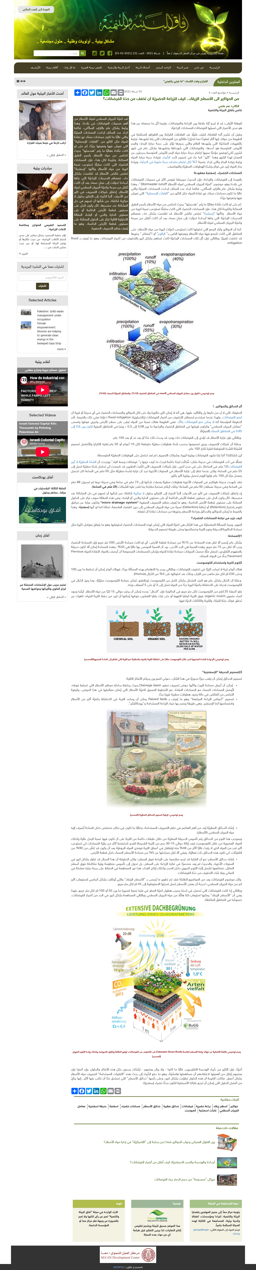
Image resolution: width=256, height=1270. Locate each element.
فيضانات (187, 1106)
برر (72, 462)
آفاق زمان (42, 536)
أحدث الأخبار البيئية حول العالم (42, 94)
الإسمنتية (152, 194)
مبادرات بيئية (42, 168)
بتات (181, 422)
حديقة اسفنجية (97, 1106)
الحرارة (144, 162)
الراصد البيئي (163, 67)
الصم (216, 431)
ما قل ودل (69, 67)
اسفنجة (113, 1106)
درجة (165, 162)
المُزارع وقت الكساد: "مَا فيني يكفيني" (185, 81)
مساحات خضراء (130, 1106)
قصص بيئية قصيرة (91, 67)
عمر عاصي (224, 106)
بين (83, 427)
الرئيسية (215, 67)
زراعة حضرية (203, 1106)
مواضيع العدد (218, 92)
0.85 (238, 431)
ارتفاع (182, 162)
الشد (93, 462)
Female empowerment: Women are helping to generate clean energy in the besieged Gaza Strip (49, 333)
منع (201, 422)
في (151, 162)
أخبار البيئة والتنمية (119, 67)
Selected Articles (42, 300)
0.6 (78, 427)
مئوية (157, 162)
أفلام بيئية (52, 67)
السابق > (61, 155)
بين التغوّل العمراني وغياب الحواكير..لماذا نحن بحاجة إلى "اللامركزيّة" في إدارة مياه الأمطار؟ (159, 1142)
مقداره (173, 162)
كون (89, 427)
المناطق (225, 431)
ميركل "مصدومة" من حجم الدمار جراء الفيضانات (185, 1180)
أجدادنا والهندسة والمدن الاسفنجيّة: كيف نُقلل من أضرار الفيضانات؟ (172, 1162)
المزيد (24, 254)
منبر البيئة (182, 67)
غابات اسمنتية (208, 1110)
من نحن (199, 67)
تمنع (239, 418)
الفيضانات (229, 418)
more (60, 349)
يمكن (207, 422)
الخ (168, 158)
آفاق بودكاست (42, 477)
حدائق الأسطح (151, 1106)
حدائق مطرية (171, 1106)
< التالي (51, 155)
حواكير (234, 1106)
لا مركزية (139, 494)
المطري (84, 462)
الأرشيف (35, 67)
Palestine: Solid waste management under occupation (50, 315)
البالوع (161, 234)
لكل (189, 162)
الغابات (163, 194)
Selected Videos (42, 415)
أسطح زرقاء (220, 1106)
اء (212, 431)
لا (213, 422)
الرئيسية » (233, 92)
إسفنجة (209, 214)
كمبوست (190, 1110)
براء (165, 158)
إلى (73, 427)
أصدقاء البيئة (143, 67)
